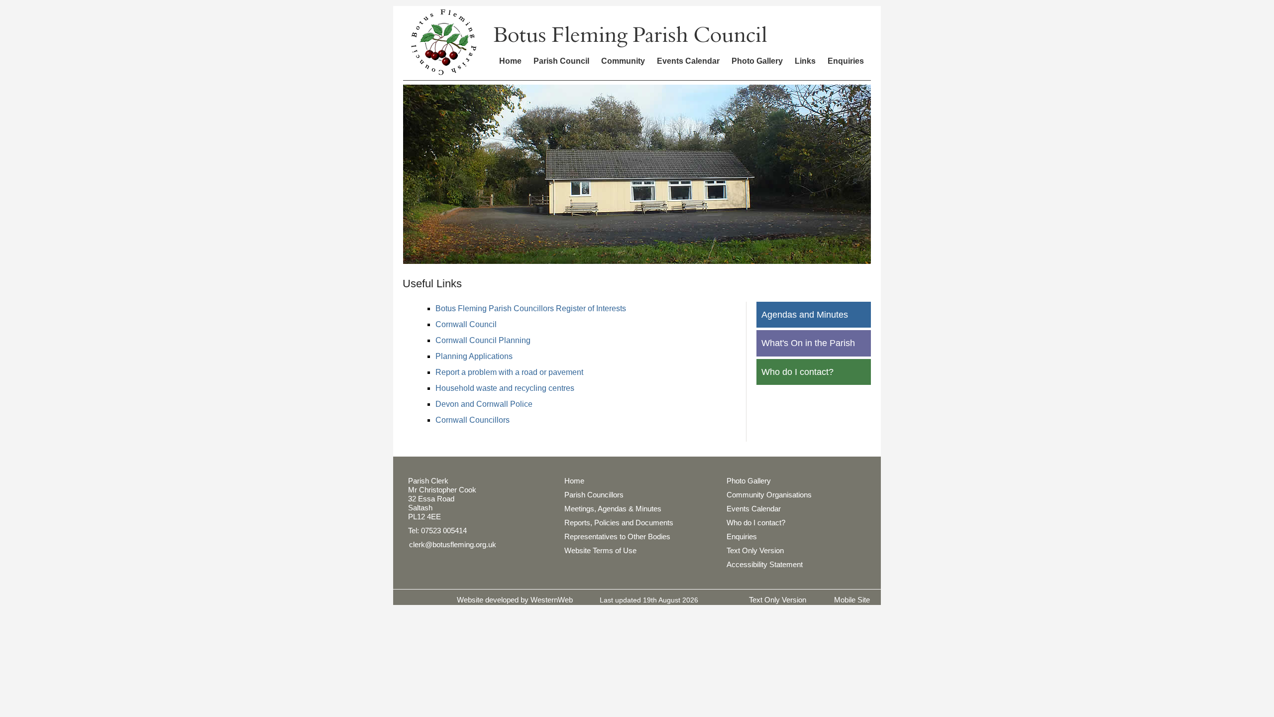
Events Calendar (688, 61)
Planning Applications (474, 356)
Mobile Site (852, 600)
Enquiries (846, 61)
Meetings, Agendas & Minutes (612, 508)
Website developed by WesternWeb (515, 600)
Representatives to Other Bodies (617, 536)
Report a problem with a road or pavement (509, 372)
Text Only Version (755, 550)
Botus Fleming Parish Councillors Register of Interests (530, 308)
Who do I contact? (797, 372)
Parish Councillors (594, 494)
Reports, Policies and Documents (618, 522)
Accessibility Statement (765, 564)
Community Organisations (769, 494)
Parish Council (561, 61)
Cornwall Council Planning (483, 340)
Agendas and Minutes (804, 315)
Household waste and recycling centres (504, 388)
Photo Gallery (757, 61)
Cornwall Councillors (472, 420)
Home (510, 61)
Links (805, 61)
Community (623, 61)
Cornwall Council (466, 324)
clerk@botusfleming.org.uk (452, 544)
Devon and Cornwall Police (483, 404)
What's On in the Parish (808, 343)
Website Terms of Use (600, 550)
